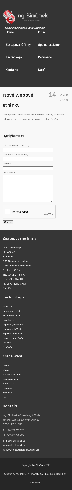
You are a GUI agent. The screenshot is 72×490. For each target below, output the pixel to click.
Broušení (7, 306)
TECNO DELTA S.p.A (14, 274)
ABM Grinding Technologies (17, 265)
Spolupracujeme (49, 44)
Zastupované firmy (18, 44)
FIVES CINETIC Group (14, 283)
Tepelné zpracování (13, 333)
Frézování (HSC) (11, 311)
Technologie (14, 57)
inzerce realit (36, 482)
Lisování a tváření (12, 329)
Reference (45, 57)
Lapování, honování (13, 324)
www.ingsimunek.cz (15, 445)
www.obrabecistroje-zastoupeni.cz (22, 450)
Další (5, 397)
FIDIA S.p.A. (9, 252)
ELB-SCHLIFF (10, 256)
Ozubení (7, 342)
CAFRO (7, 288)
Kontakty (12, 69)
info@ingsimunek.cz (15, 441)
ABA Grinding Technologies (16, 261)
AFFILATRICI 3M (11, 270)
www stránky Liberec (41, 474)
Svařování (8, 347)
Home (10, 32)
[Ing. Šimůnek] (25, 17)
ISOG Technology (12, 247)
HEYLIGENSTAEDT (13, 279)
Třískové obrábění (12, 315)
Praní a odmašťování (13, 338)
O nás (41, 32)
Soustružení (9, 320)
